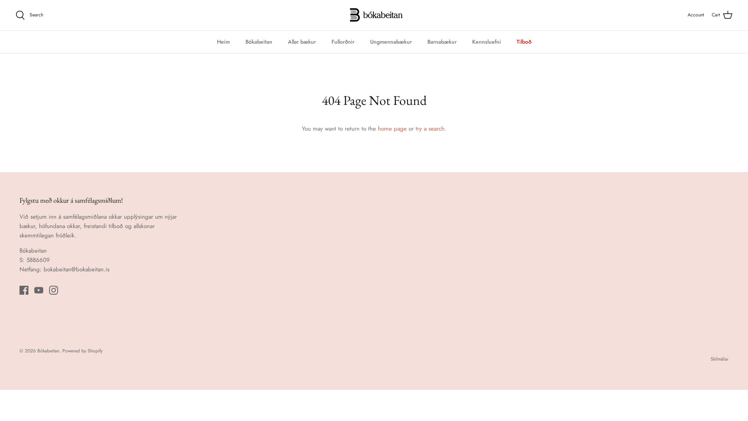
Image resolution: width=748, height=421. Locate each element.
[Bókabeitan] (374, 15)
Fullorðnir (343, 42)
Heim (223, 42)
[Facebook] (23, 290)
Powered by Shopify (82, 350)
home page (392, 128)
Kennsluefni (486, 42)
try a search (430, 128)
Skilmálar (720, 359)
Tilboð (524, 42)
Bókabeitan (258, 42)
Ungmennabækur (391, 42)
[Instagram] (53, 290)
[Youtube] (38, 290)
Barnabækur (442, 42)
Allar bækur (302, 42)
